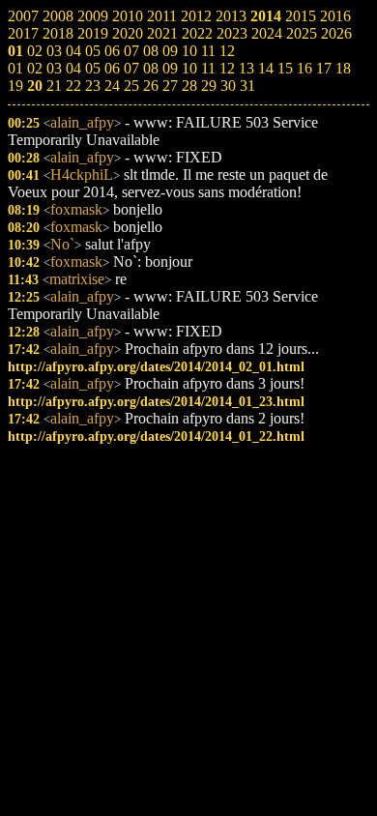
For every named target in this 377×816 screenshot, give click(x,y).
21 (54, 85)
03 (54, 68)
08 (151, 68)
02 (35, 68)
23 (93, 85)
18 (343, 68)
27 (170, 85)
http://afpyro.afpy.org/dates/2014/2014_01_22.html (156, 436)
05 (93, 68)
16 (304, 68)
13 (246, 68)
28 (189, 85)
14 (266, 68)
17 (324, 68)
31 (247, 85)
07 (131, 68)
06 (112, 68)
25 (131, 85)
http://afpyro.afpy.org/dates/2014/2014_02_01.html (156, 366)
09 (170, 68)
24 (112, 85)
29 (209, 85)
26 (151, 85)
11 (208, 68)
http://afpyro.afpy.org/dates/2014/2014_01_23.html (156, 401)
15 (285, 68)
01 (15, 68)
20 (35, 85)
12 (227, 68)
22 (73, 85)
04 (73, 68)
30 (228, 85)
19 (15, 85)
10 (189, 68)
